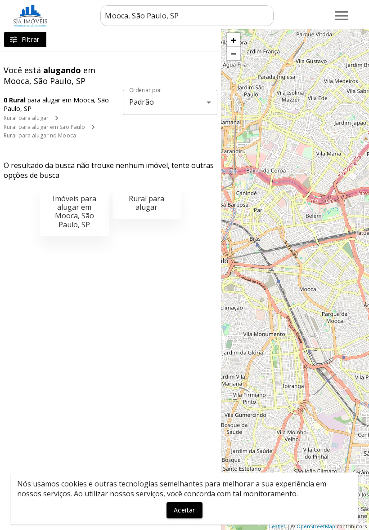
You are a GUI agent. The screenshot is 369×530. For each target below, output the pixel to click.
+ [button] (234, 39)
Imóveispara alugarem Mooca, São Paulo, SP (74, 212)
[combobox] (187, 15)
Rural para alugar (26, 118)
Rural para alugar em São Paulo (44, 127)
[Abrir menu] (341, 15)
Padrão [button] (141, 102)
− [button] (234, 53)
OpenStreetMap (316, 526)
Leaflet (277, 526)
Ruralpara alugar (146, 203)
